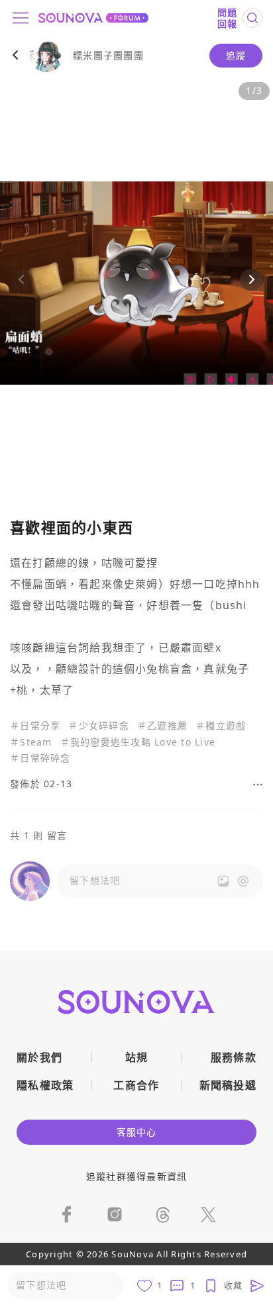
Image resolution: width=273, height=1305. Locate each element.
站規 (136, 1057)
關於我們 (39, 1057)
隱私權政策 (45, 1085)
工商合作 (136, 1085)
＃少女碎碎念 (98, 726)
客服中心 (137, 1132)
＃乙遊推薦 (162, 726)
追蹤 (236, 55)
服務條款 (233, 1057)
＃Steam (31, 742)
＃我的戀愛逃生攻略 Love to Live (138, 742)
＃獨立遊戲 (220, 726)
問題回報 (227, 18)
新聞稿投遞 (227, 1085)
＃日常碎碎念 (40, 758)
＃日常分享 (35, 726)
